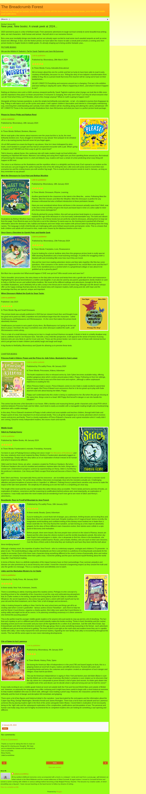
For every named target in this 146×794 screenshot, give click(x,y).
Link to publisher (38, 56)
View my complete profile (10, 787)
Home (55, 763)
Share (5, 728)
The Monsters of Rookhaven (61, 453)
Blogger (59, 792)
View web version (54, 767)
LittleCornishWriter (21, 774)
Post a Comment (9, 739)
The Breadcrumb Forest (22, 7)
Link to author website (35, 362)
